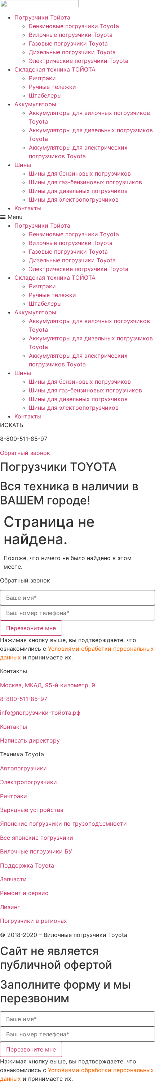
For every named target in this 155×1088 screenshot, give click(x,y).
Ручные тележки (52, 86)
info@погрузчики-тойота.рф (40, 712)
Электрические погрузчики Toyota (78, 60)
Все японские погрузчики (36, 837)
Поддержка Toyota (27, 865)
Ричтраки (42, 78)
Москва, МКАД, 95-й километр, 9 (47, 685)
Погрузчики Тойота (42, 17)
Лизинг (10, 907)
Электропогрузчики (28, 782)
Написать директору (30, 740)
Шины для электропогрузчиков (74, 199)
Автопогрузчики (23, 768)
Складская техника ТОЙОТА (55, 69)
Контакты (27, 208)
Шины (22, 164)
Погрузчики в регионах (33, 920)
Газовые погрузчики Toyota (68, 43)
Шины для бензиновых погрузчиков (80, 173)
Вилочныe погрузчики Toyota (70, 34)
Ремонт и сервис (24, 892)
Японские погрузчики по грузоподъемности (63, 823)
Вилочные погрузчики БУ (36, 851)
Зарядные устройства (31, 809)
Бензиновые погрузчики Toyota (74, 26)
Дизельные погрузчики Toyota (72, 52)
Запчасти (13, 879)
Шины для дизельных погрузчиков (78, 190)
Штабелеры (45, 95)
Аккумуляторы (35, 104)
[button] (77, 216)
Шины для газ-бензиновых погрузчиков (85, 182)
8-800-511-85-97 (23, 698)
